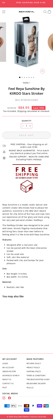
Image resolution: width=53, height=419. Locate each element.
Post (4, 387)
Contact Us (8, 383)
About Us (6, 379)
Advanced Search (10, 375)
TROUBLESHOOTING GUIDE (38, 379)
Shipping (21, 111)
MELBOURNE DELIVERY (36, 383)
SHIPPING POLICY (34, 371)
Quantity (26, 121)
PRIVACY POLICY (33, 367)
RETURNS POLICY (34, 363)
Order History (9, 371)
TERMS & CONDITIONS (36, 375)
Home (26, 82)
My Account (8, 367)
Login (5, 363)
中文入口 (30, 387)
